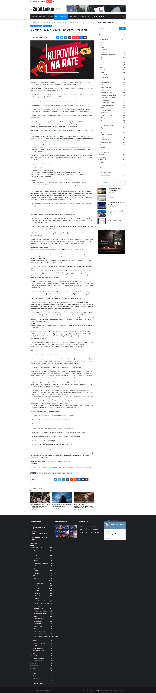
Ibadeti (103, 72)
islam (81, 529)
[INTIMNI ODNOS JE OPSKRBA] (73, 532)
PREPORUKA (101, 147)
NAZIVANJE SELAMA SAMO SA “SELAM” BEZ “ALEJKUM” (116, 219)
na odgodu (44, 473)
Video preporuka (104, 152)
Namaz (104, 80)
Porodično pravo (105, 100)
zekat (95, 535)
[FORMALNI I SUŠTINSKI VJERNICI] (65, 536)
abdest (81, 526)
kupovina (38, 473)
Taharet (104, 85)
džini (95, 526)
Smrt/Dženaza (105, 113)
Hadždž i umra (106, 75)
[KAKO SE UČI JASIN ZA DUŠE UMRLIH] (102, 213)
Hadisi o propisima (106, 123)
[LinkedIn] (65, 37)
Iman (102, 47)
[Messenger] (81, 37)
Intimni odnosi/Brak (108, 102)
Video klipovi (73, 17)
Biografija (42, 17)
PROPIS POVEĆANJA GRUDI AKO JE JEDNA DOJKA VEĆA (61, 505)
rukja (81, 535)
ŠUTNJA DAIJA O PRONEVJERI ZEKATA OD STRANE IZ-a (67, 1)
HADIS (101, 120)
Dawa (101, 165)
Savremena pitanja (47, 26)
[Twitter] (61, 37)
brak (86, 526)
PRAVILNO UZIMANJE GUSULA (116, 196)
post (86, 532)
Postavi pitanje (84, 17)
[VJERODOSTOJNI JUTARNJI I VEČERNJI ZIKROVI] (102, 191)
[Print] (86, 479)
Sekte (102, 57)
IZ (85, 529)
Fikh (101, 167)
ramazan (97, 532)
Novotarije (104, 49)
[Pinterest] (73, 37)
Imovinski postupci (56, 22)
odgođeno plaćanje (56, 473)
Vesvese (103, 65)
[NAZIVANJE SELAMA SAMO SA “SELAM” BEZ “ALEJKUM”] (102, 221)
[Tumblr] (69, 37)
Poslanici (103, 52)
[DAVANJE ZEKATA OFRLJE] (65, 532)
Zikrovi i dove (106, 90)
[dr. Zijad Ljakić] (45, 8)
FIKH (50, 22)
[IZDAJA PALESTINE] (65, 527)
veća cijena (69, 473)
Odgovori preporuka (105, 149)
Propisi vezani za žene (107, 105)
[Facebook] (57, 37)
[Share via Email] (85, 37)
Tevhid (103, 62)
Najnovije (118, 182)
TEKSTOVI (101, 154)
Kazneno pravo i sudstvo (108, 97)
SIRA (101, 144)
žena (81, 537)
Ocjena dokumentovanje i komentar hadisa (113, 128)
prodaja (63, 473)
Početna (34, 17)
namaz (81, 532)
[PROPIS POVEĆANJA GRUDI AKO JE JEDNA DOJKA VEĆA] (62, 497)
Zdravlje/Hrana (105, 118)
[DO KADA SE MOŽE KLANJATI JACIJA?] (102, 205)
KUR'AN (102, 132)
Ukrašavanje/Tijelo (106, 115)
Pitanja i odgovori (60, 17)
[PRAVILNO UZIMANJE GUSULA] (102, 198)
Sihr (91, 535)
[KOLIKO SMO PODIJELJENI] (58, 527)
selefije (86, 535)
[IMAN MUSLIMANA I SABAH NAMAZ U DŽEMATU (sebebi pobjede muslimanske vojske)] (40, 497)
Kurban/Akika (106, 77)
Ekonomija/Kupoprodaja (68, 22)
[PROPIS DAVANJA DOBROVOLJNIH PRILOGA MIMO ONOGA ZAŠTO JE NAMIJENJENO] (84, 497)
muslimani (95, 529)
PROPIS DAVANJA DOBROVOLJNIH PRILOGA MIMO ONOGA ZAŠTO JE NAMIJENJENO (83, 506)
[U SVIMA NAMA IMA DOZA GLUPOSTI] (73, 536)
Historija (102, 170)
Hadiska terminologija (107, 125)
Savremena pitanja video (106, 172)
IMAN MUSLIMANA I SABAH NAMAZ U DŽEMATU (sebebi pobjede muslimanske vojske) (40, 506)
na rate (56, 136)
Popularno (105, 182)
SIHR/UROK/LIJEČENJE (106, 142)
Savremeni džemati (105, 175)
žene (86, 537)
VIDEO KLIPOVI (102, 160)
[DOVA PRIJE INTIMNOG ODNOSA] (58, 536)
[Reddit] (77, 37)
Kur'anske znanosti (106, 134)
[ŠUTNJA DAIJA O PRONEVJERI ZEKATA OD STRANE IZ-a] (58, 532)
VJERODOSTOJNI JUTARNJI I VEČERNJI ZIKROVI (116, 189)
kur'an (89, 529)
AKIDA (101, 44)
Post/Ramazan (106, 82)
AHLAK (102, 42)
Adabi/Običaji (104, 70)
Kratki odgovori (106, 110)
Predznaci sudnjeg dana (108, 54)
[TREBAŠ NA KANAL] (73, 527)
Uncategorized (102, 157)
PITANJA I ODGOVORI (42, 22)
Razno (102, 107)
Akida (101, 162)
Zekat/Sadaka (106, 87)
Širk (102, 60)
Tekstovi (50, 17)
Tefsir (102, 137)
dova (91, 526)
